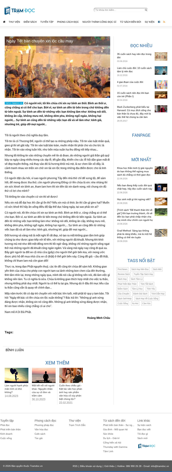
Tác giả (38, 438)
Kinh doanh (6, 433)
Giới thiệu (109, 466)
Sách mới (157, 269)
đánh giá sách (140, 294)
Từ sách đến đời (130, 22)
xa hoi (135, 303)
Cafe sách (40, 433)
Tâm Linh (108, 451)
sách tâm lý (137, 279)
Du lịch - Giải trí (111, 438)
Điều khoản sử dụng (91, 466)
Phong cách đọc (68, 22)
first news (122, 269)
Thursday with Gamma (115, 447)
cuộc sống (123, 303)
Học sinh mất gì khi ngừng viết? (134, 199)
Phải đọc (5, 425)
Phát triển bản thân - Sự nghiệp (120, 425)
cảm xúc (146, 303)
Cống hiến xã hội (112, 442)
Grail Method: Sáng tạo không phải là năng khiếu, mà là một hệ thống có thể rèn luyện (134, 234)
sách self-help (125, 298)
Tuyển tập (46, 22)
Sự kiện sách (144, 425)
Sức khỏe (108, 433)
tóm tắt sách (147, 284)
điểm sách (123, 289)
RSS (75, 466)
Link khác (143, 420)
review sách (124, 274)
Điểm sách (30, 22)
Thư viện (14, 22)
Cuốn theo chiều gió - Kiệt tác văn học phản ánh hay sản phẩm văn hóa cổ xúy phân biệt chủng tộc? (70, 392)
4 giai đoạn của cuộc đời (130, 82)
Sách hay (122, 279)
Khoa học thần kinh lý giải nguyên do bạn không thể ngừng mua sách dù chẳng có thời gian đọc (135, 171)
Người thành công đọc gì (99, 22)
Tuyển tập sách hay (143, 274)
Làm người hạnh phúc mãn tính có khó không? (16, 389)
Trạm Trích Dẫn (77, 425)
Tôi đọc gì (142, 433)
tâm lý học (137, 289)
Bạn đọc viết (143, 429)
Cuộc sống (6, 438)
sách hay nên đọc (140, 269)
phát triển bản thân (127, 284)
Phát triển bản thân (10, 429)
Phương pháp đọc (44, 425)
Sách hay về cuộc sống (147, 298)
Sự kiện (150, 22)
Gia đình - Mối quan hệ (115, 429)
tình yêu (151, 289)
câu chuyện (123, 294)
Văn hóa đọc (41, 429)
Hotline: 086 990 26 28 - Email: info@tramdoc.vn (143, 466)
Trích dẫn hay (157, 294)
